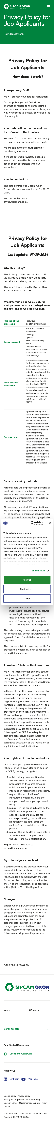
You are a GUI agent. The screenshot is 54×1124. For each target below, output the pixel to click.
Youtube (33, 1079)
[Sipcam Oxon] (17, 6)
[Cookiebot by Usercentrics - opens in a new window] (32, 523)
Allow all (27, 579)
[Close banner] (50, 523)
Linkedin (14, 1079)
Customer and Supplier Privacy (33, 1103)
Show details (38, 570)
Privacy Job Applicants (14, 1100)
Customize (25, 589)
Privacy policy (24, 1096)
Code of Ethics (11, 1103)
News (7, 1010)
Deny (27, 598)
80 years (34, 1010)
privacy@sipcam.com (15, 202)
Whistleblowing (33, 1100)
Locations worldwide (21, 1054)
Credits (7, 1107)
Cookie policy (10, 1096)
